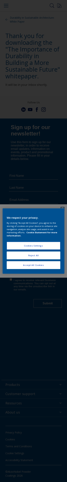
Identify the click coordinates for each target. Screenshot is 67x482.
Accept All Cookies (33, 265)
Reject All (33, 255)
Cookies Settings (33, 245)
